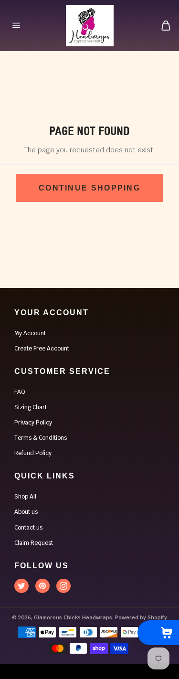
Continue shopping (89, 188)
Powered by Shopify (141, 617)
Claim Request (33, 543)
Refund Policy (33, 453)
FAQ (19, 392)
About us (26, 512)
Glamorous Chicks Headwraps (73, 617)
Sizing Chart (30, 407)
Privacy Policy (33, 422)
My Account (30, 333)
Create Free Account (41, 348)
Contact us (28, 527)
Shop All (25, 496)
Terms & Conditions (40, 438)
